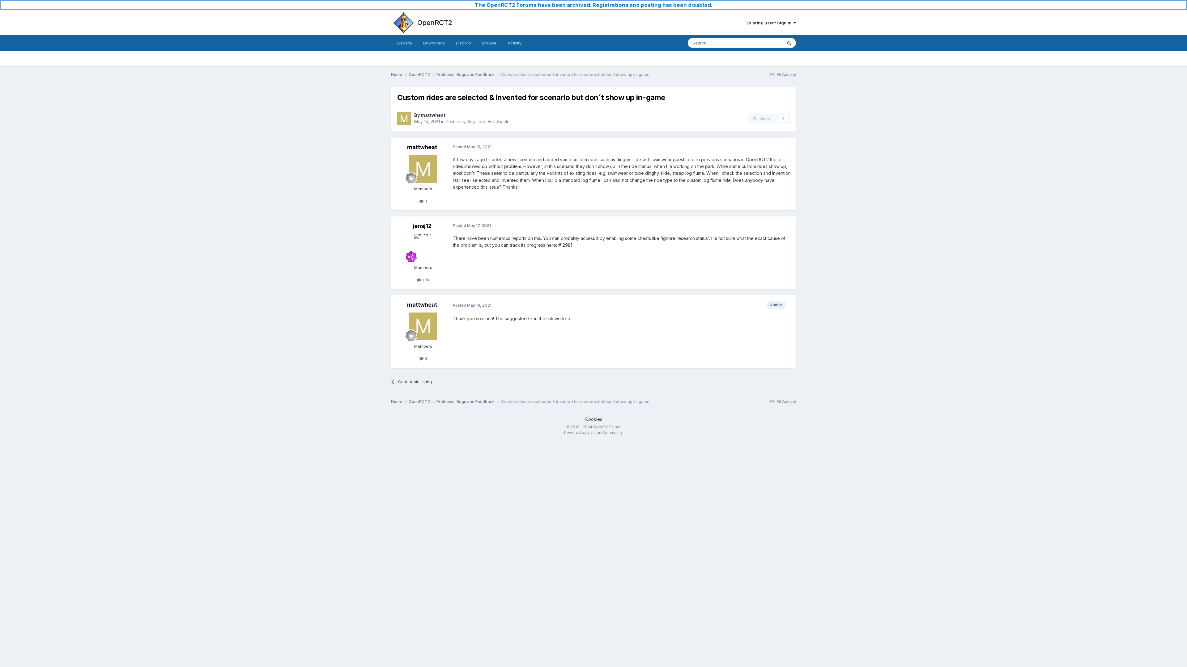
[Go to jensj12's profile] (423, 248)
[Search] (789, 43)
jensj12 (422, 226)
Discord (463, 42)
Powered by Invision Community (593, 432)
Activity (514, 42)
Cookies (593, 419)
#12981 (565, 245)
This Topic (764, 42)
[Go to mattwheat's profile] (404, 118)
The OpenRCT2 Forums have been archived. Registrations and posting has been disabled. (594, 5)
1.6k (425, 279)
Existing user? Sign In (770, 22)
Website (404, 42)
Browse (489, 42)
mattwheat (433, 115)
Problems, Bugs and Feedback (477, 121)
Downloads (434, 42)
